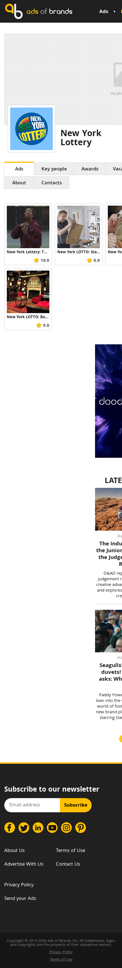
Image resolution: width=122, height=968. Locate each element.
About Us (14, 851)
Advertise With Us (23, 865)
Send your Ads (20, 899)
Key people (54, 169)
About (19, 183)
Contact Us (68, 865)
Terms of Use (70, 851)
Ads (103, 12)
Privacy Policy (18, 885)
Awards (89, 169)
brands (49, 11)
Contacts (51, 183)
